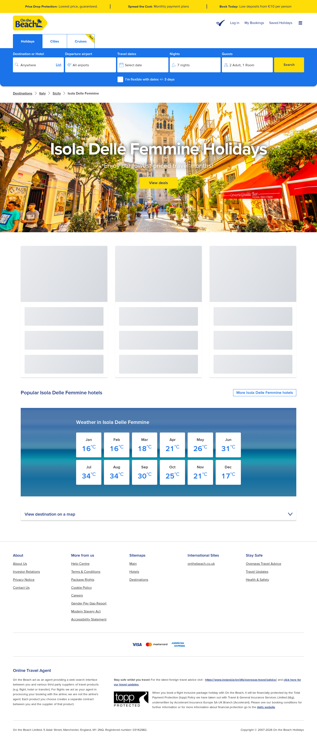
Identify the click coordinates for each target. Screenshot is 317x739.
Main (133, 563)
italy (42, 93)
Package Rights (82, 579)
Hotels (134, 571)
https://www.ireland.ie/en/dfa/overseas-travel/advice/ (241, 679)
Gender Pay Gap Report (89, 603)
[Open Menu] (300, 23)
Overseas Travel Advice (263, 563)
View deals (158, 182)
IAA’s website (266, 707)
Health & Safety (257, 579)
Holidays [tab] (28, 41)
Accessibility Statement (89, 619)
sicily (57, 93)
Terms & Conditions (85, 571)
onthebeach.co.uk (201, 563)
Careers (77, 595)
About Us (20, 563)
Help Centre (80, 563)
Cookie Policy (81, 587)
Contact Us (21, 587)
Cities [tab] (54, 41)
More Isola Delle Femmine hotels (264, 392)
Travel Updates (257, 571)
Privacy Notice (24, 579)
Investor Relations (26, 571)
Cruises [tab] (84, 39)
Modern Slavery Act (86, 611)
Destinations (22, 93)
